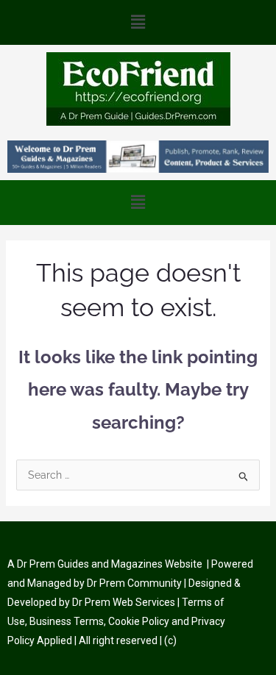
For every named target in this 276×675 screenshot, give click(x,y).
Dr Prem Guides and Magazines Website (109, 564)
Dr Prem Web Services (123, 602)
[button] (138, 22)
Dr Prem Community (134, 583)
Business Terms (66, 621)
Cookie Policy (139, 621)
